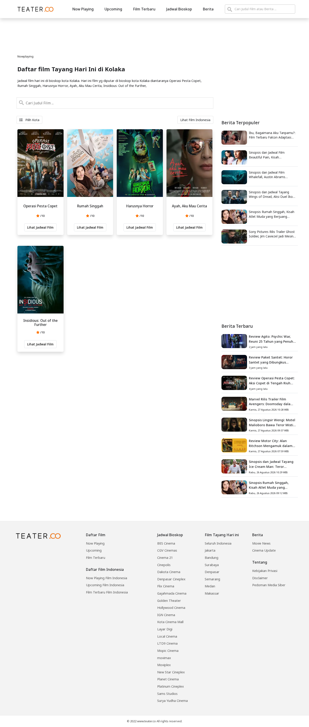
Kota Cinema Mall (170, 622)
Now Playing (83, 9)
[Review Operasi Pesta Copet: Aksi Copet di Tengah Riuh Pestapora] (234, 382)
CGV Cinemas (167, 550)
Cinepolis (164, 565)
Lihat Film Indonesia (195, 120)
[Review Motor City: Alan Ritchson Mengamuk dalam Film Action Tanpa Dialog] (234, 445)
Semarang (212, 579)
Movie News (261, 543)
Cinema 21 (165, 557)
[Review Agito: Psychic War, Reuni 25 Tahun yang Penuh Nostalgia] (234, 340)
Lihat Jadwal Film (40, 227)
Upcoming (113, 9)
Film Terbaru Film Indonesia (107, 592)
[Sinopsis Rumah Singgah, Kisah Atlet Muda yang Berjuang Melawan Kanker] (234, 216)
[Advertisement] (260, 284)
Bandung (211, 557)
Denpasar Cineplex (171, 579)
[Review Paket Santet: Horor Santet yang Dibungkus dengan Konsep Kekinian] (234, 361)
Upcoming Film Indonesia (105, 585)
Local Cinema (167, 636)
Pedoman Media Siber (268, 585)
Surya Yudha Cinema (172, 700)
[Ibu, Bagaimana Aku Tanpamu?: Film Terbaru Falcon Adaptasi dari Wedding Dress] (234, 137)
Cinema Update (264, 550)
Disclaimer (260, 578)
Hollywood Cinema (171, 607)
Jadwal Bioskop (179, 9)
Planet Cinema (168, 679)
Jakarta (210, 550)
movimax (164, 658)
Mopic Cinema (167, 650)
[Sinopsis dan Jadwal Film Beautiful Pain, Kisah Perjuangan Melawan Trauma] (234, 157)
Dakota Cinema (168, 572)
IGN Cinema (166, 615)
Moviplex (164, 665)
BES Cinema (166, 543)
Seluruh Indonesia (218, 543)
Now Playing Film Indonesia (106, 578)
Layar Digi (164, 629)
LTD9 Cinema (167, 643)
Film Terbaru (144, 9)
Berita (208, 9)
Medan (210, 586)
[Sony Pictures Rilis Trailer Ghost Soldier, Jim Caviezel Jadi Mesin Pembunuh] (234, 236)
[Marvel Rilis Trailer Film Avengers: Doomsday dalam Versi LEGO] (234, 403)
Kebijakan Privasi (264, 571)
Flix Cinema (165, 586)
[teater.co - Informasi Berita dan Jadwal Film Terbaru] (34, 9)
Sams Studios (167, 693)
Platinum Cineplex (170, 686)
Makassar (212, 593)
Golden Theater (169, 600)
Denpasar (212, 572)
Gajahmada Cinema (171, 593)
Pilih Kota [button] (31, 120)
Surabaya (212, 565)
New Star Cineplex (171, 672)
